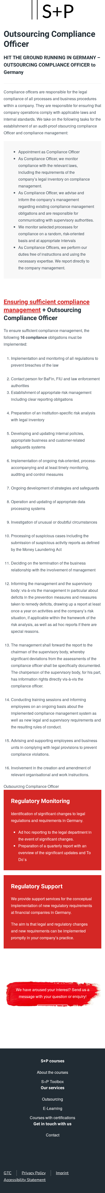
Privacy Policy (34, 1173)
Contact (52, 1135)
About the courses (52, 1072)
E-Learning (52, 1108)
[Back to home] (52, 10)
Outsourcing (52, 1099)
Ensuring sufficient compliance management (47, 306)
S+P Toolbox (52, 1081)
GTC (7, 1173)
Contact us (52, 1010)
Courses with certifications (52, 1117)
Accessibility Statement (25, 1180)
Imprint (62, 1173)
